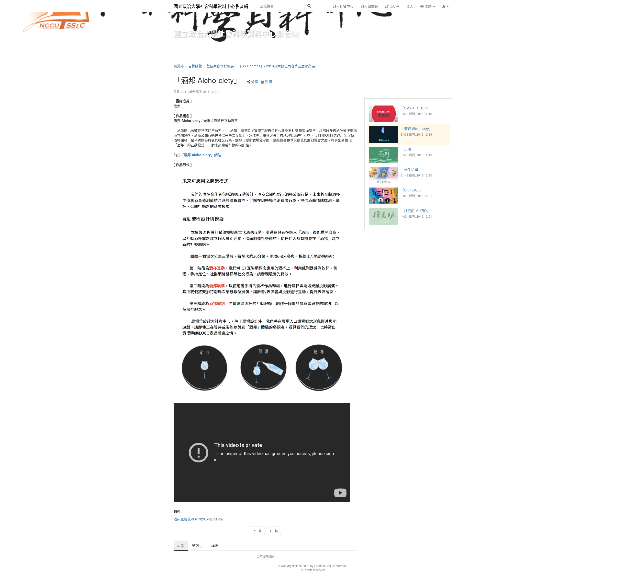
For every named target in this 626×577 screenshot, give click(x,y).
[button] (445, 6)
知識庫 (179, 65)
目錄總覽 (195, 65)
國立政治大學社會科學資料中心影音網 (211, 6)
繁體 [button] (428, 6)
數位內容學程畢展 (220, 65)
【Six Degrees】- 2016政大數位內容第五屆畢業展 (276, 65)
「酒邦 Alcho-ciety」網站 (200, 154)
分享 (254, 81)
